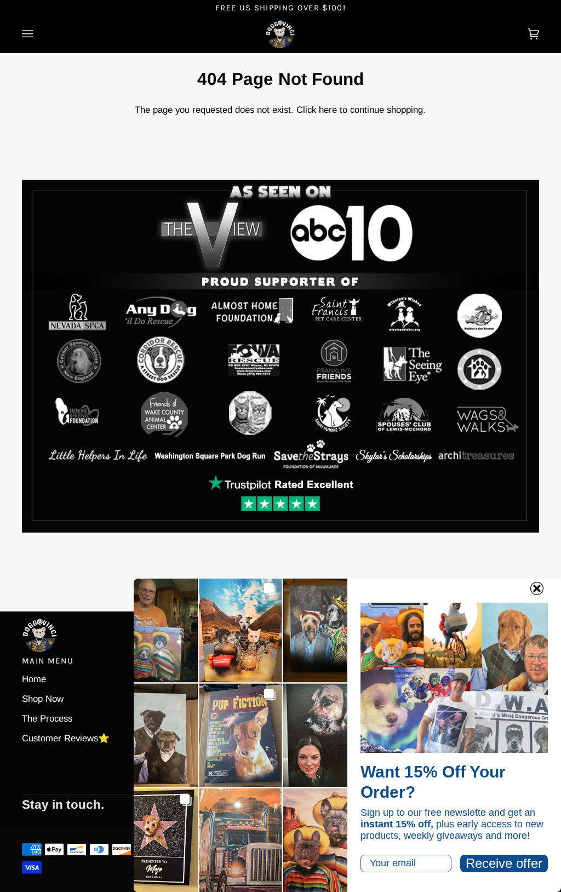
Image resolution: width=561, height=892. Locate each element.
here (328, 110)
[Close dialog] (536, 588)
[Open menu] (38, 34)
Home (34, 679)
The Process (47, 718)
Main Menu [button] (47, 661)
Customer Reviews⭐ (66, 738)
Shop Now (43, 699)
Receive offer (504, 863)
